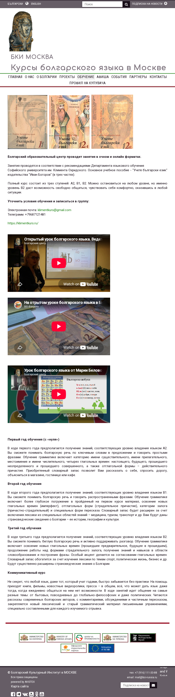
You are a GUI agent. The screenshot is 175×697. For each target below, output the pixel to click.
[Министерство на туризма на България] (115, 641)
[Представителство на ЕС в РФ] (101, 652)
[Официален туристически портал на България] (74, 652)
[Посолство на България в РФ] (60, 641)
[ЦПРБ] (87, 641)
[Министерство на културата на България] (32, 641)
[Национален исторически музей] (143, 641)
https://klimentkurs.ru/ (23, 223)
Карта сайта (20, 686)
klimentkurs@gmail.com (54, 210)
